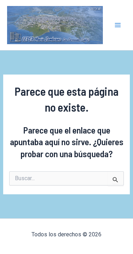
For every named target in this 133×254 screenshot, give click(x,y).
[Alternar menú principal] (118, 25)
